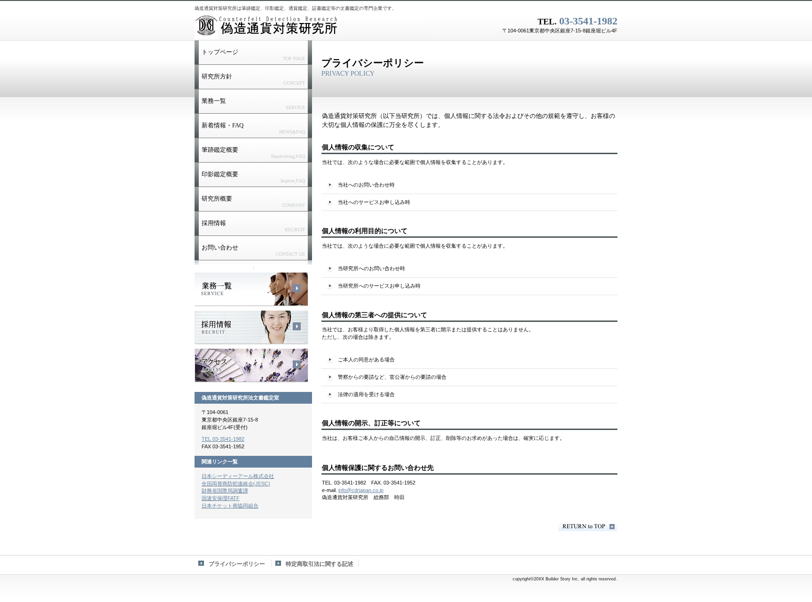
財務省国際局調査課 (225, 490)
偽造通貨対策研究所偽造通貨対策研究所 (312, 26)
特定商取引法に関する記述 (319, 564)
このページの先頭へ (587, 527)
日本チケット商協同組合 (230, 505)
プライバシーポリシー (237, 564)
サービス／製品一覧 (251, 289)
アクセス (251, 366)
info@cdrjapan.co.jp (360, 490)
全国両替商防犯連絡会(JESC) (236, 483)
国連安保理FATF (221, 498)
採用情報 (251, 327)
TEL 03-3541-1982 (223, 439)
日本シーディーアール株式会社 (238, 476)
